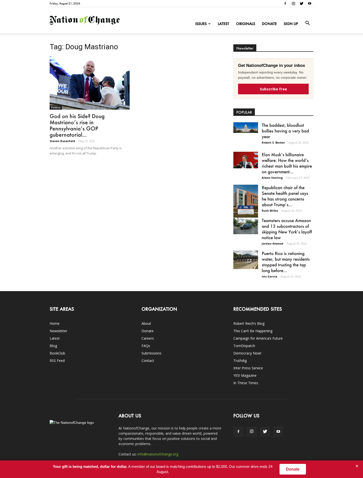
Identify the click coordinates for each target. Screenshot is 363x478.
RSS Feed (57, 360)
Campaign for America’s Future (258, 338)
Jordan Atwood (272, 243)
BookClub (57, 353)
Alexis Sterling (272, 177)
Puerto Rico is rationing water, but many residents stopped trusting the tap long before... (286, 262)
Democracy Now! (247, 353)
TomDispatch (244, 345)
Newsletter (58, 330)
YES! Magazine (245, 375)
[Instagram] (293, 3)
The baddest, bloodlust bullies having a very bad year (285, 130)
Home (55, 323)
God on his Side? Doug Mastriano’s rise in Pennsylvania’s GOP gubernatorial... (77, 125)
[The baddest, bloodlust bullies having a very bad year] (245, 127)
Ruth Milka (270, 210)
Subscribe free (273, 88)
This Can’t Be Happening (252, 330)
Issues (201, 23)
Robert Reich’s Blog (248, 323)
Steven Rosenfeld (62, 141)
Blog (53, 345)
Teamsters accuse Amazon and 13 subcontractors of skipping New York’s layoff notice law (287, 229)
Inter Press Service (248, 368)
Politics (55, 107)
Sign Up (291, 23)
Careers (147, 338)
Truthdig (240, 360)
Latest (223, 23)
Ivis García (269, 276)
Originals (245, 23)
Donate (269, 23)
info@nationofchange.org (158, 454)
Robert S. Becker (273, 142)
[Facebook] (285, 3)
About (146, 323)
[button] (307, 23)
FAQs (145, 345)
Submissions (151, 353)
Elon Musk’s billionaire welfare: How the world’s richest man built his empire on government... (287, 163)
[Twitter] (301, 3)
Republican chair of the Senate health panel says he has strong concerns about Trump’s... (285, 196)
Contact (147, 360)
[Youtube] (309, 3)
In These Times (245, 382)
